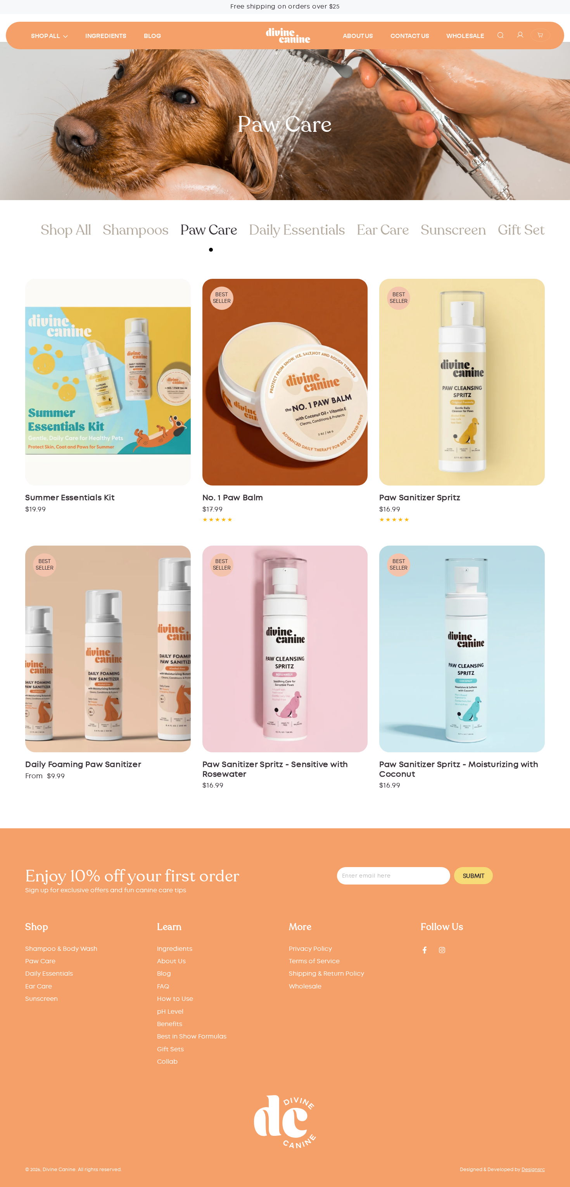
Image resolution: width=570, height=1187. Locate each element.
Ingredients (174, 949)
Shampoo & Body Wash (61, 949)
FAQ (163, 986)
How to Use (175, 999)
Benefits (169, 1024)
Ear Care (383, 230)
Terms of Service (314, 961)
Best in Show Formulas (191, 1036)
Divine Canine (59, 1169)
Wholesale (305, 986)
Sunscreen (453, 230)
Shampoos (136, 230)
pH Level (170, 1012)
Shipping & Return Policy (326, 974)
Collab (167, 1062)
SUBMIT (473, 876)
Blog (164, 974)
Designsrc (533, 1169)
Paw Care (208, 230)
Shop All (66, 230)
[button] (500, 34)
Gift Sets (524, 230)
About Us (171, 961)
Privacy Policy (310, 949)
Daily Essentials (297, 230)
